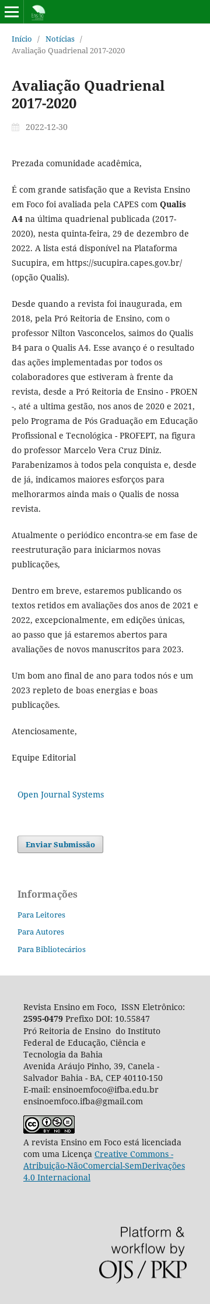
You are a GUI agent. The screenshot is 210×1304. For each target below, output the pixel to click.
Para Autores (41, 931)
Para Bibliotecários (52, 949)
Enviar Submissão (60, 844)
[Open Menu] (11, 11)
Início (22, 38)
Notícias (60, 38)
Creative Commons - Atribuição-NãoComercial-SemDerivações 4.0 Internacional (104, 1165)
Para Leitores (41, 914)
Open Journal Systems (61, 794)
